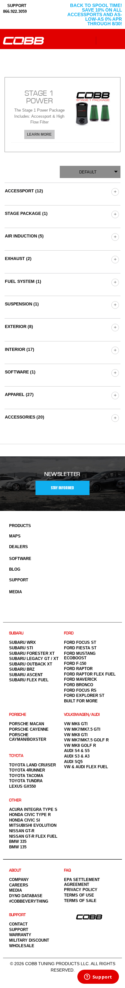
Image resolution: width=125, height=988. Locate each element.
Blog (14, 569)
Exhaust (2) (18, 258)
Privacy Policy (80, 889)
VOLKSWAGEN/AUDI (82, 715)
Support (18, 580)
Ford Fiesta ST (80, 648)
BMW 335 (17, 841)
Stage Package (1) (26, 213)
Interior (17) (19, 349)
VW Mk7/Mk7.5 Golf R (86, 740)
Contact (18, 924)
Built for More (81, 701)
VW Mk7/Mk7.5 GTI (82, 729)
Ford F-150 (75, 663)
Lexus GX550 (22, 786)
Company (19, 879)
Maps (15, 536)
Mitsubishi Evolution (32, 825)
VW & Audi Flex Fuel (86, 767)
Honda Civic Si (24, 820)
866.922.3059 (15, 11)
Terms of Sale (80, 900)
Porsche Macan (26, 724)
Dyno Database (25, 895)
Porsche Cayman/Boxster (27, 737)
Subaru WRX (22, 642)
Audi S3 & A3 (77, 756)
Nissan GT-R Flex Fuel (33, 836)
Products (20, 525)
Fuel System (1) (23, 281)
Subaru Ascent (26, 674)
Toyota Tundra (25, 781)
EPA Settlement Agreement (82, 882)
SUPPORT (16, 5)
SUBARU (16, 633)
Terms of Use (79, 895)
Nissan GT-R (21, 831)
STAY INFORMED (62, 488)
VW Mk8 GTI (76, 735)
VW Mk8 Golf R (80, 745)
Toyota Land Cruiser (32, 765)
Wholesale (21, 945)
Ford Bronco (78, 685)
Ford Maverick (80, 679)
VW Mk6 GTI (76, 724)
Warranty (20, 935)
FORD (69, 633)
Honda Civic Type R (30, 814)
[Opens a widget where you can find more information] (98, 977)
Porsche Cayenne (29, 729)
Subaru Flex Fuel (29, 680)
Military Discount (29, 940)
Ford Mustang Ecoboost (80, 656)
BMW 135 (17, 847)
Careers (18, 885)
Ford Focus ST (80, 642)
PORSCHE (17, 715)
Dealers (18, 546)
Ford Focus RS (80, 690)
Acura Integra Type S (33, 809)
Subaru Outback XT (30, 664)
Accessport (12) (24, 190)
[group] (115, 192)
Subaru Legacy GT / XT (34, 658)
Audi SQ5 (73, 761)
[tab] (62, 114)
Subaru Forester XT (32, 653)
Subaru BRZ (22, 669)
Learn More (39, 134)
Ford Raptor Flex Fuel (90, 674)
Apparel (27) (19, 394)
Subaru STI (21, 648)
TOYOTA (16, 756)
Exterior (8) (19, 326)
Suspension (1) (22, 303)
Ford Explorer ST (84, 695)
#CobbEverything (28, 901)
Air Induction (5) (24, 236)
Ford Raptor (78, 668)
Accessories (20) (24, 417)
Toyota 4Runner (27, 770)
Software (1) (20, 371)
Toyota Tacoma (26, 775)
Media (15, 592)
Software (20, 558)
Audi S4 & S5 (77, 750)
